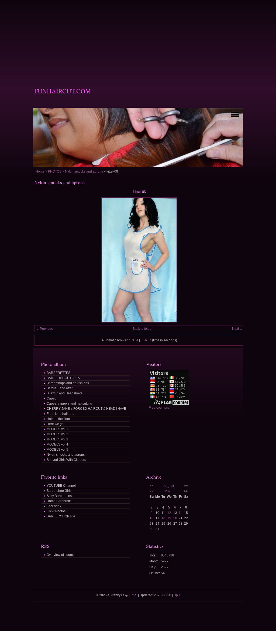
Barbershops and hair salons (68, 383)
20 (175, 518)
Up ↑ (177, 595)
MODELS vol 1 (57, 429)
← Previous (44, 329)
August (169, 486)
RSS (133, 595)
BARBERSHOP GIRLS (63, 378)
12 (169, 513)
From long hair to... (60, 414)
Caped (52, 398)
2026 (168, 491)
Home (40, 171)
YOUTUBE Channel (61, 486)
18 (163, 518)
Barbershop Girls (59, 491)
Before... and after (60, 388)
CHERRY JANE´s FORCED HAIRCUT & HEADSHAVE (86, 409)
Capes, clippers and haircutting (69, 403)
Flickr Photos (56, 511)
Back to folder (143, 329)
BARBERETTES (58, 373)
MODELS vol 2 (57, 434)
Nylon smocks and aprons (84, 171)
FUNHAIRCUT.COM (62, 91)
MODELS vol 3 (57, 439)
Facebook (54, 506)
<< (151, 486)
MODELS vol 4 (57, 444)
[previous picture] (43, 259)
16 (151, 518)
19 (169, 518)
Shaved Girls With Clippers (66, 460)
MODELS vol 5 (57, 449)
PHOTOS (54, 171)
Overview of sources (61, 555)
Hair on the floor (58, 419)
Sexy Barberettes (59, 496)
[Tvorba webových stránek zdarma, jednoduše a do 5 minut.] (127, 595)
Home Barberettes (60, 501)
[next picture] (236, 259)
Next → (237, 329)
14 (180, 513)
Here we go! (55, 424)
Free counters (159, 407)
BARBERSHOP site (61, 516)
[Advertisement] (138, 37)
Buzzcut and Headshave (64, 393)
